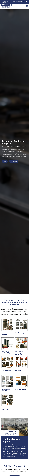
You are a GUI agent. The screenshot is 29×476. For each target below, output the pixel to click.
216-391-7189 (3, 2)
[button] (27, 6)
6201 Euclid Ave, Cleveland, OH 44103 (20, 1)
